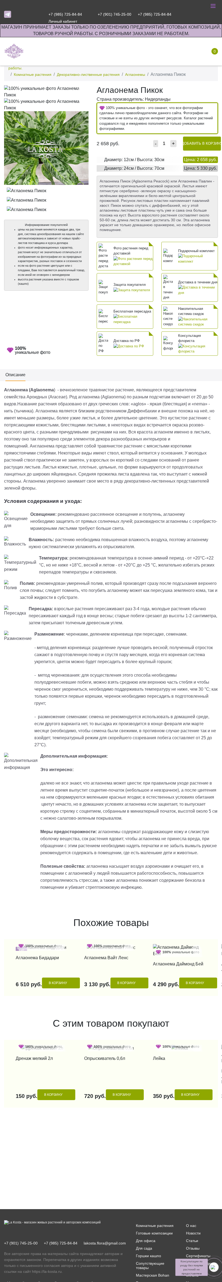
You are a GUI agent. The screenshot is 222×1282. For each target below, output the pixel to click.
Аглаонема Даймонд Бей (178, 964)
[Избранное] (182, 14)
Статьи (192, 1241)
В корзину (58, 983)
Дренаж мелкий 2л (34, 1058)
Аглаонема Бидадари (37, 957)
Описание (15, 374)
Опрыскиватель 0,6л (104, 1058)
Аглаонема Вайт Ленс (106, 957)
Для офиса (145, 1241)
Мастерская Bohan (152, 1275)
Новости (193, 1233)
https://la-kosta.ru (47, 1271)
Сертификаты (198, 1256)
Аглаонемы (135, 74)
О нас (191, 1225)
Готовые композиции (154, 1233)
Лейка (159, 1058)
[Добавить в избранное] (83, 90)
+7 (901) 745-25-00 (21, 1243)
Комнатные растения (32, 74)
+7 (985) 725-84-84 (60, 1243)
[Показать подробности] (133, 261)
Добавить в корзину (202, 143)
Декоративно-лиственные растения (88, 74)
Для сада (144, 1248)
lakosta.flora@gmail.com (105, 1243)
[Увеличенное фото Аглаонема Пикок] (46, 91)
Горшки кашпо (148, 1256)
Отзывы (193, 1248)
